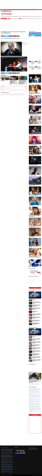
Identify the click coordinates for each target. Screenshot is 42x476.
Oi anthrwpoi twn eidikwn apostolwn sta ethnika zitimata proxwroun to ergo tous (34, 391)
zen (29, 394)
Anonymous (30, 388)
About (7, 9)
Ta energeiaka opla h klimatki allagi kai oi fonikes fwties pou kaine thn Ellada (35, 403)
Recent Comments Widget (39, 412)
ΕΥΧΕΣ (29, 410)
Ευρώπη (12, 16)
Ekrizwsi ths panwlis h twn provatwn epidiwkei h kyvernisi (34, 398)
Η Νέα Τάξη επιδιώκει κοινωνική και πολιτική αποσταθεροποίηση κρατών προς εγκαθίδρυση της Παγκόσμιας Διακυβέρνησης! (35, 381)
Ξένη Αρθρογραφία (24, 16)
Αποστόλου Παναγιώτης (29, 18)
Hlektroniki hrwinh (35, 410)
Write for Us (10, 9)
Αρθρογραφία (16, 16)
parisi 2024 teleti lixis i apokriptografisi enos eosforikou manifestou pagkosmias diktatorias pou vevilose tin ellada (35, 401)
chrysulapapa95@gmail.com (32, 405)
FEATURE (8, 34)
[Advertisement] (19, 4)
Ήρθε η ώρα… (3, 40)
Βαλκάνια (36, 16)
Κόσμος (40, 16)
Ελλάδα (5, 16)
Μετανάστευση (32, 16)
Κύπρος (29, 16)
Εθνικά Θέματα (8, 16)
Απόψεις (20, 16)
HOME (2, 16)
